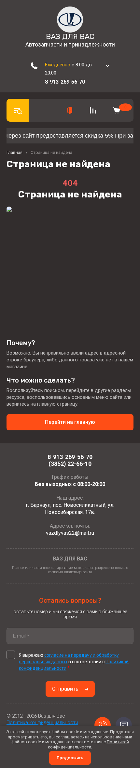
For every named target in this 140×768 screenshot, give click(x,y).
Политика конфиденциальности (42, 722)
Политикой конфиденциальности (88, 744)
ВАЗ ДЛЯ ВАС (70, 36)
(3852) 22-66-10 (70, 463)
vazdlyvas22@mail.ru (70, 533)
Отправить (65, 689)
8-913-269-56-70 (65, 82)
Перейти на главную (70, 422)
